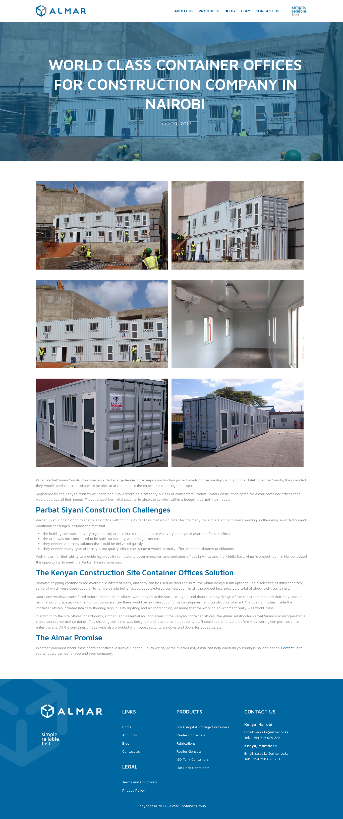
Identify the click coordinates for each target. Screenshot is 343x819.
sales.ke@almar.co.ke (272, 732)
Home (127, 727)
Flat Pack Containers (193, 767)
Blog (229, 11)
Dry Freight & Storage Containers (203, 727)
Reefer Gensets (189, 751)
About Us (184, 11)
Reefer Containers (191, 735)
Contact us (289, 648)
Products (209, 11)
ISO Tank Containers (193, 759)
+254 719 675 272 (265, 737)
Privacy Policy (133, 790)
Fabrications (186, 743)
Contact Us (267, 11)
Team (245, 11)
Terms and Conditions (139, 782)
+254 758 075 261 (265, 759)
